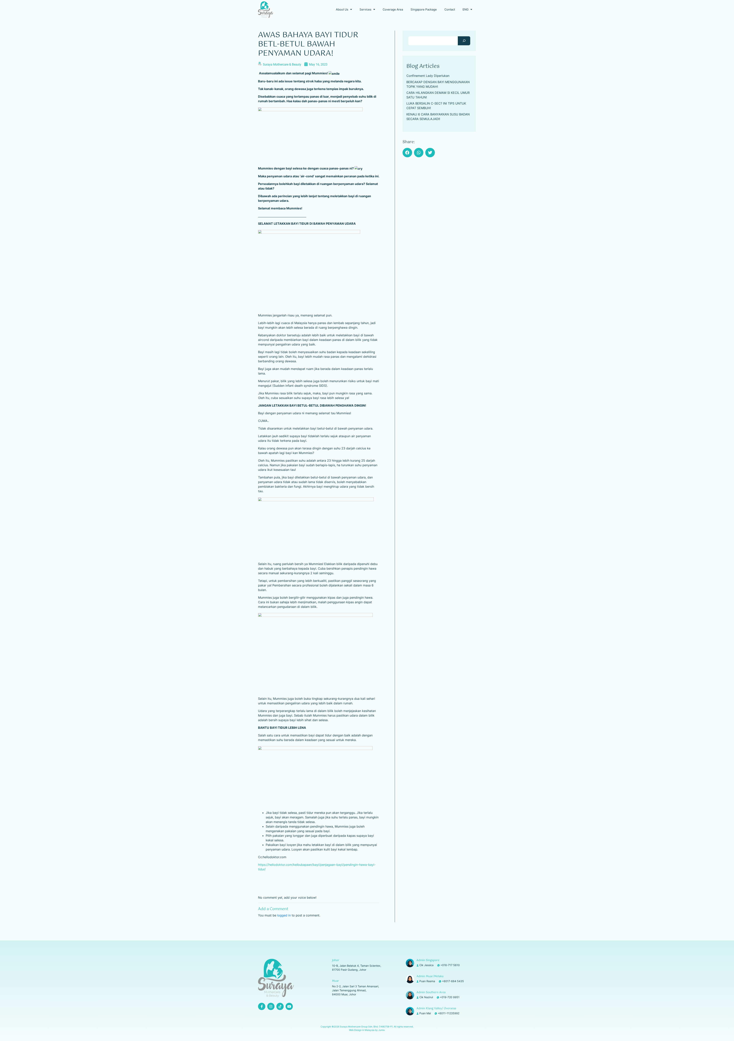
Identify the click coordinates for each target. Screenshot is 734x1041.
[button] (407, 152)
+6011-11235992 (448, 1013)
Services (365, 9)
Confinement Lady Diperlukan (427, 76)
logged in (284, 915)
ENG (465, 9)
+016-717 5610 (450, 965)
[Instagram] (270, 1006)
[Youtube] (289, 1006)
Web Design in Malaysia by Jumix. (367, 1030)
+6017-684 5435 (453, 981)
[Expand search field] (464, 40)
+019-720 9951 (450, 997)
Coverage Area (393, 9)
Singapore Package (424, 9)
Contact (449, 9)
